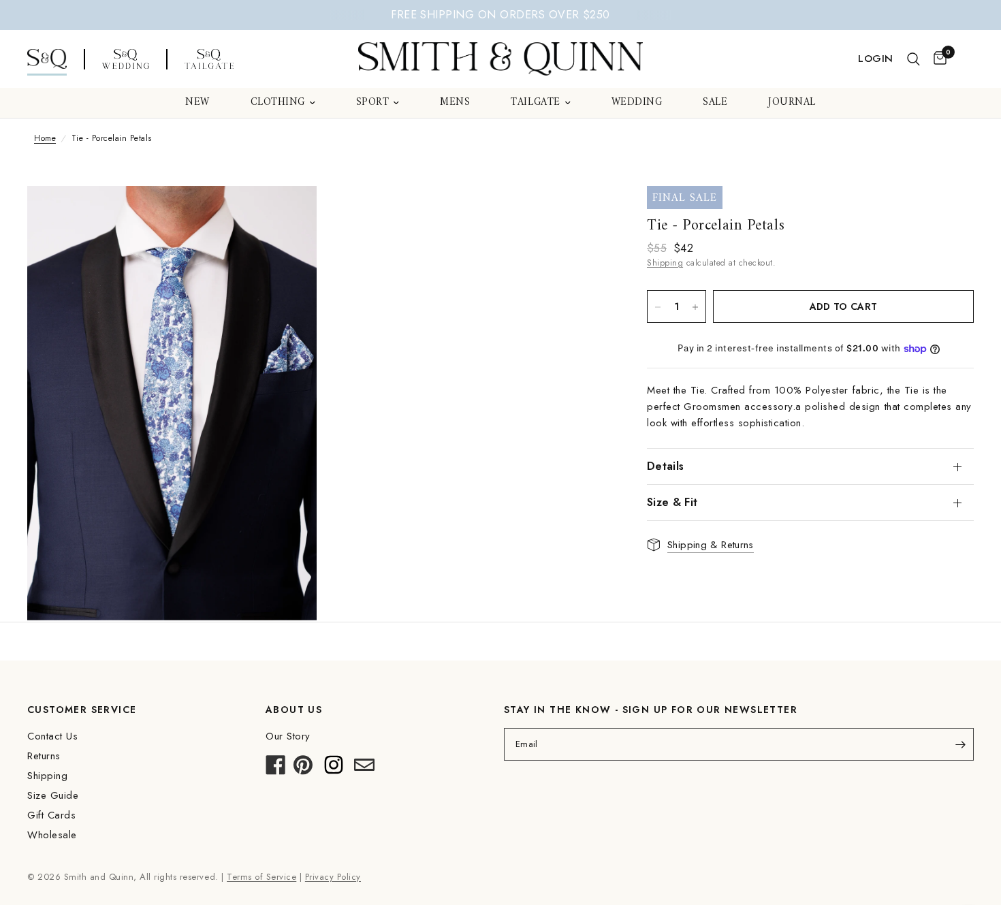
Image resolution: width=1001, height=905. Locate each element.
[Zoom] (288, 214)
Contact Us (52, 736)
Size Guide (52, 795)
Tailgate (535, 103)
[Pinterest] (303, 769)
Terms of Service (261, 876)
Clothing (278, 103)
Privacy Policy (333, 876)
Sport (373, 103)
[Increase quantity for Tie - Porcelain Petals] (695, 307)
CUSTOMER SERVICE (81, 709)
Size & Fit (672, 502)
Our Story (288, 736)
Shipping (665, 263)
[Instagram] (333, 769)
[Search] (913, 59)
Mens (455, 103)
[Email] (364, 769)
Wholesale (52, 834)
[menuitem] (197, 103)
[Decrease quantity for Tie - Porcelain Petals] (658, 307)
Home (45, 138)
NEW (197, 103)
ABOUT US (294, 709)
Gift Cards (51, 815)
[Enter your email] (960, 744)
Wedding (637, 103)
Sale (715, 103)
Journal (792, 103)
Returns (44, 755)
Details (665, 466)
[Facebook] (276, 769)
